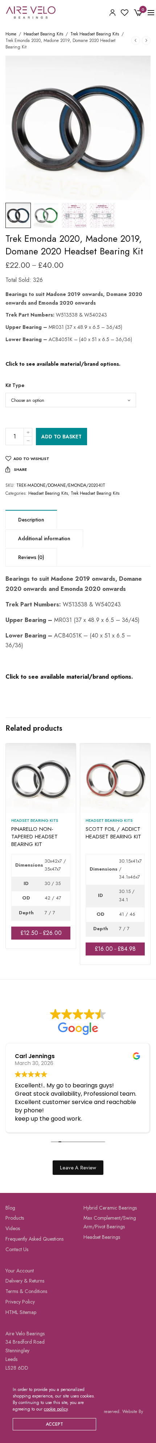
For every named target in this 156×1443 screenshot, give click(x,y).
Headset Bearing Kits (43, 34)
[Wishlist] (124, 13)
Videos (12, 1228)
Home (10, 34)
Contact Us (16, 1249)
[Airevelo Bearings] (31, 12)
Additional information (44, 538)
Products (14, 1217)
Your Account (19, 1270)
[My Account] (112, 13)
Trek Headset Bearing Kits (94, 34)
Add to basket (61, 436)
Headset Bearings (101, 1237)
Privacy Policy (20, 1301)
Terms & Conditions (26, 1291)
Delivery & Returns (24, 1280)
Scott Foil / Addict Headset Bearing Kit (113, 833)
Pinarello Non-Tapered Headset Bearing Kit (34, 836)
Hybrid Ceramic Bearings (110, 1207)
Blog (10, 1207)
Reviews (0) (31, 557)
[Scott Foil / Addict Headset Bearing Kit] (115, 778)
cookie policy (55, 1409)
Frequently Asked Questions (34, 1238)
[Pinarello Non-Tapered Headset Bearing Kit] (41, 778)
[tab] (31, 519)
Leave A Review (78, 1167)
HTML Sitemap (20, 1312)
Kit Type (14, 385)
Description (31, 519)
